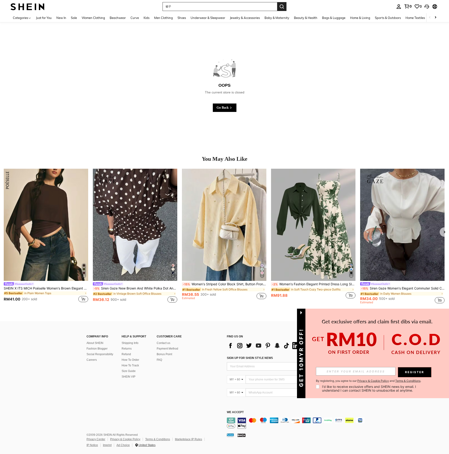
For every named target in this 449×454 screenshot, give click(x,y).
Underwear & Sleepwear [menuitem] (208, 18)
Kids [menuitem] (146, 18)
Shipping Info (130, 343)
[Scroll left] (429, 17)
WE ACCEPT (235, 412)
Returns (127, 348)
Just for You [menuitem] (44, 18)
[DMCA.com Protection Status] (241, 434)
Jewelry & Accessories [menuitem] (245, 18)
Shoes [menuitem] (181, 18)
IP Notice (92, 445)
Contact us (163, 343)
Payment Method (167, 348)
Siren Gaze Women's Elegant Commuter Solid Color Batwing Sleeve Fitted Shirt (403, 288)
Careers (92, 359)
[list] (264, 345)
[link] (408, 6)
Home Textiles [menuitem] (415, 18)
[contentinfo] (297, 423)
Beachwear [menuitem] (118, 18)
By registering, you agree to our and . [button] (368, 381)
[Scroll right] (435, 17)
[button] (427, 6)
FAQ (159, 359)
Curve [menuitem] (134, 18)
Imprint (107, 445)
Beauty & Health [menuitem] (305, 18)
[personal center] (399, 6)
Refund (126, 354)
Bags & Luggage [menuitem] (333, 18)
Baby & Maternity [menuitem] (276, 18)
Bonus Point (164, 354)
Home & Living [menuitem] (360, 18)
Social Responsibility (100, 354)
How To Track (130, 365)
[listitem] (46, 236)
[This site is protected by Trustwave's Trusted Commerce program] (230, 434)
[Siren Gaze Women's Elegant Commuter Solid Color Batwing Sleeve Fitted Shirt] (402, 225)
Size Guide (129, 371)
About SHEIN (95, 343)
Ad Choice (123, 445)
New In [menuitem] (61, 18)
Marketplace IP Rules (188, 439)
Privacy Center (96, 439)
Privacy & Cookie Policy (125, 439)
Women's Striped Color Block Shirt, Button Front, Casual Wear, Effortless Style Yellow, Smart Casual (224, 284)
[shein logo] (27, 6)
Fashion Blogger (97, 348)
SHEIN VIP (128, 376)
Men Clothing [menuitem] (163, 18)
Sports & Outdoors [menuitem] (388, 18)
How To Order (130, 359)
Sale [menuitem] (74, 18)
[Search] (281, 6)
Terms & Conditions (157, 439)
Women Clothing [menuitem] (93, 18)
